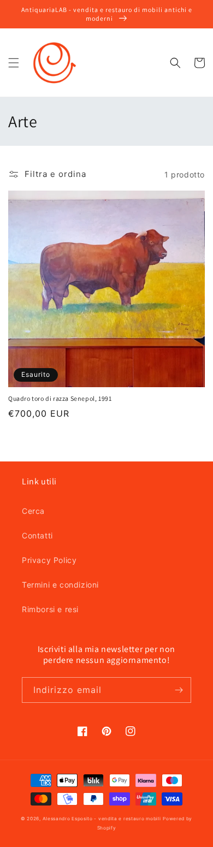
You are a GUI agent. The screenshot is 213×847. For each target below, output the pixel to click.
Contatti (37, 535)
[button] (14, 63)
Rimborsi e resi (50, 609)
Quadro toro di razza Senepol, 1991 (59, 398)
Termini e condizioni (60, 584)
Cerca (33, 511)
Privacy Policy (49, 560)
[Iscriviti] (179, 690)
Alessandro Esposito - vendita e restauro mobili (102, 818)
